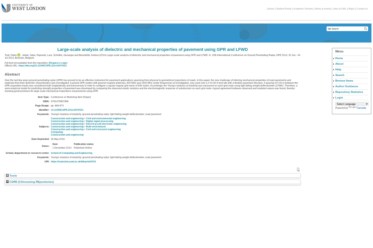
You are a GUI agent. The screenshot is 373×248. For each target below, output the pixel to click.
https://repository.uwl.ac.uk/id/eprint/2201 (73, 161)
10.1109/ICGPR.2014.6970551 (67, 110)
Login (339, 97)
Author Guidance (346, 86)
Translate (361, 108)
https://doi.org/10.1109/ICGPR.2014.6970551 (42, 65)
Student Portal (283, 8)
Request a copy (58, 63)
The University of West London (23, 8)
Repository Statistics (349, 91)
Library (270, 8)
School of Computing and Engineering (71, 153)
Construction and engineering (67, 118)
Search (339, 75)
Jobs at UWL (339, 8)
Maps (351, 8)
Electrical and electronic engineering (106, 124)
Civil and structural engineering (103, 129)
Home (339, 58)
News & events (323, 8)
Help (338, 69)
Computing (57, 132)
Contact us (362, 8)
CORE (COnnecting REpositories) (31, 181)
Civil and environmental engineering (106, 118)
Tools (13, 175)
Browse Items (344, 80)
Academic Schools (303, 8)
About (339, 63)
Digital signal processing (99, 121)
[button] (298, 169)
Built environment (96, 126)
